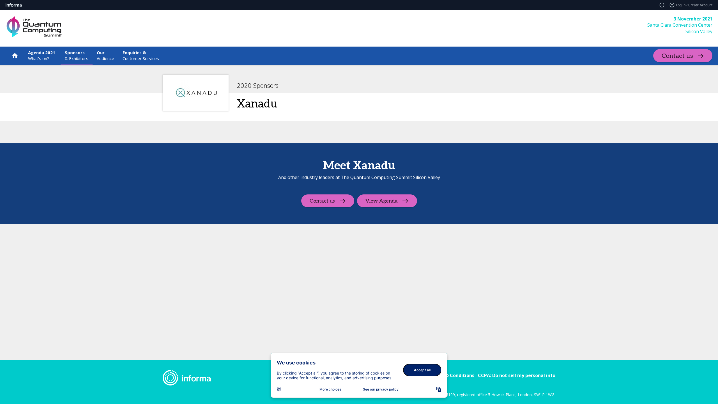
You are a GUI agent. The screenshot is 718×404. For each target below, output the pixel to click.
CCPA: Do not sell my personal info (516, 375)
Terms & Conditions (452, 375)
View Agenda (381, 201)
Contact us (677, 55)
